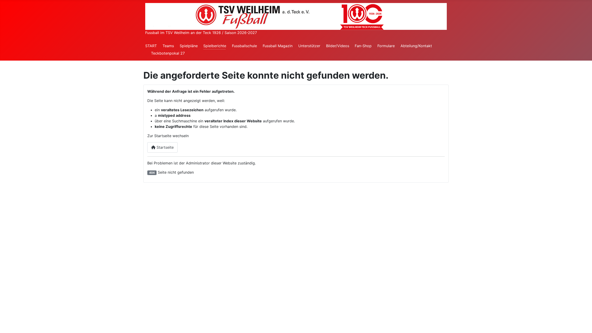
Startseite (164, 147)
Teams (168, 45)
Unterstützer (309, 45)
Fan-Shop (363, 45)
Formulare (386, 45)
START (151, 45)
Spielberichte (214, 45)
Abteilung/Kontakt (416, 45)
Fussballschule (244, 45)
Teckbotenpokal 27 (168, 53)
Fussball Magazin (278, 45)
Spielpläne (189, 45)
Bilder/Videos (337, 45)
